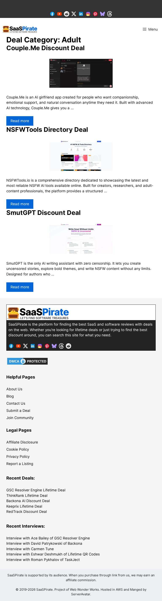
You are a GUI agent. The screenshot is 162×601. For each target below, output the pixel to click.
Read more (20, 121)
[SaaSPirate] (20, 29)
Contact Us (15, 403)
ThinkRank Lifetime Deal (26, 495)
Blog (10, 396)
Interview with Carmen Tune (30, 549)
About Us (14, 389)
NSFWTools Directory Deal (47, 129)
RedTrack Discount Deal (26, 511)
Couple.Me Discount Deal (45, 48)
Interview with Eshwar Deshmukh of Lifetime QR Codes (53, 554)
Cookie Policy (17, 449)
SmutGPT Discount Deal (43, 212)
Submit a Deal (18, 410)
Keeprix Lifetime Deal (24, 506)
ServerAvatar (80, 594)
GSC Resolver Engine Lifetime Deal (35, 490)
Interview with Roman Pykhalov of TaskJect (43, 560)
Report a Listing (19, 464)
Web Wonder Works (84, 590)
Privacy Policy (18, 456)
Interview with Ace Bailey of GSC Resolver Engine (48, 538)
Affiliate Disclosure (22, 442)
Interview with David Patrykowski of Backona (44, 543)
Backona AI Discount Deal (28, 501)
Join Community (20, 418)
